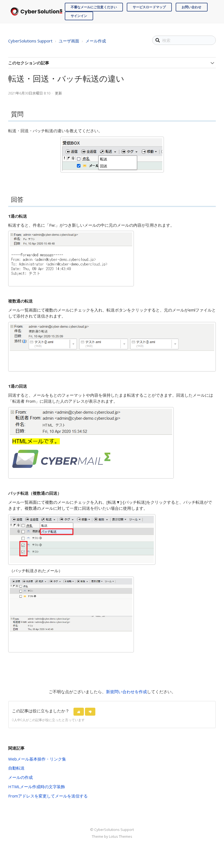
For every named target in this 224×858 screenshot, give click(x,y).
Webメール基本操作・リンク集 (37, 759)
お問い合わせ (192, 7)
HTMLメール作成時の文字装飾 (36, 786)
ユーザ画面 (69, 41)
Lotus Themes (120, 836)
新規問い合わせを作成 (126, 691)
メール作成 (96, 41)
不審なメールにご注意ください (94, 7)
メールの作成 (20, 777)
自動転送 (16, 768)
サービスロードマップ (149, 7)
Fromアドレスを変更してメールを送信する (48, 796)
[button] (78, 712)
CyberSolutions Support (30, 41)
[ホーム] (36, 11)
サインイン (79, 15)
